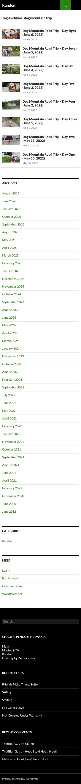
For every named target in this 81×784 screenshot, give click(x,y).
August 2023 (10, 372)
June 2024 (9, 317)
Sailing (6, 692)
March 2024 (10, 341)
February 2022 (12, 426)
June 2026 (9, 201)
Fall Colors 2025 (13, 707)
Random (9, 5)
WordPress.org (12, 594)
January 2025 (11, 271)
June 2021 (9, 472)
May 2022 (9, 410)
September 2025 (13, 224)
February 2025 (12, 263)
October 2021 (11, 449)
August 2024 (10, 309)
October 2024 (11, 294)
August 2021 (10, 465)
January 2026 (11, 209)
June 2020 (9, 503)
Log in (6, 570)
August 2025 (10, 232)
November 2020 (13, 496)
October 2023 (11, 364)
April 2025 (9, 247)
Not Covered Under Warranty (22, 715)
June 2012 (9, 511)
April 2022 (9, 418)
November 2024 (13, 286)
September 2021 (13, 457)
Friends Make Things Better (20, 684)
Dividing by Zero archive (18, 658)
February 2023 (12, 379)
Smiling (7, 700)
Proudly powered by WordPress (20, 778)
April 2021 (9, 480)
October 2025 (11, 216)
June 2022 (9, 403)
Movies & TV (10, 650)
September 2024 (13, 302)
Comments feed (12, 586)
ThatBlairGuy (11, 743)
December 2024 (13, 278)
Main (5, 646)
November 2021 (13, 441)
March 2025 (10, 255)
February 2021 (12, 488)
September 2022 (13, 387)
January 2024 (11, 348)
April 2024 (9, 333)
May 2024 (9, 325)
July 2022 (8, 395)
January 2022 (11, 434)
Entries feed (10, 578)
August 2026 (10, 193)
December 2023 (13, 356)
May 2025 (9, 240)
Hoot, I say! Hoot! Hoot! (41, 751)
